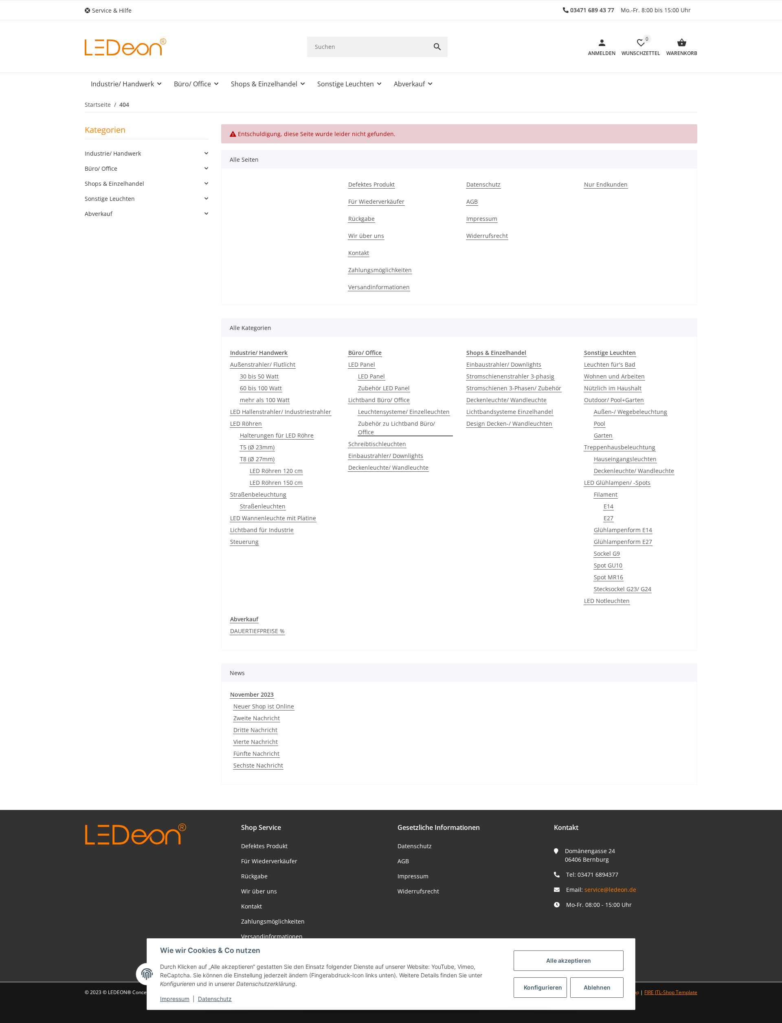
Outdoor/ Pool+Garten (614, 400)
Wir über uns (259, 891)
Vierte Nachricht (255, 742)
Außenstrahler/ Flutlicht (262, 364)
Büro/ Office (101, 168)
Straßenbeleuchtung (258, 494)
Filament (605, 494)
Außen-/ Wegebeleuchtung (630, 412)
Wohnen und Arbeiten (614, 376)
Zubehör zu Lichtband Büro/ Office (396, 428)
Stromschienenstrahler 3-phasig (510, 376)
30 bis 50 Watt (259, 376)
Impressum (413, 876)
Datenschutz (415, 846)
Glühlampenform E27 (623, 542)
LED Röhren (246, 423)
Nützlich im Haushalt (612, 388)
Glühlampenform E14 (623, 530)
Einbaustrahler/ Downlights (385, 456)
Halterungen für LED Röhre (277, 435)
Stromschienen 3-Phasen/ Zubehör (513, 388)
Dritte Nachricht (255, 730)
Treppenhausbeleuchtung (619, 447)
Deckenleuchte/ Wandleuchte (388, 467)
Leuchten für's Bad (609, 364)
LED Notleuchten (607, 601)
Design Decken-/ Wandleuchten (509, 423)
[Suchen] (437, 47)
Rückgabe (254, 876)
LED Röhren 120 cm (276, 471)
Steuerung (244, 542)
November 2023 (252, 694)
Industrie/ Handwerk (113, 153)
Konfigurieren (543, 987)
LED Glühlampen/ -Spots (617, 482)
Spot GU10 (608, 565)
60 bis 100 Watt (261, 388)
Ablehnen (597, 987)
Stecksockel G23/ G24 (622, 589)
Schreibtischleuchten (377, 444)
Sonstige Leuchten (110, 198)
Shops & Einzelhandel (114, 183)
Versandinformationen (272, 936)
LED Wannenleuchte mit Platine (273, 518)
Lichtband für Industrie (262, 530)
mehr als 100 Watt (265, 400)
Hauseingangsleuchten (625, 459)
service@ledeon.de (610, 889)
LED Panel (361, 364)
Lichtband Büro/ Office (379, 400)
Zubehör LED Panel (384, 388)
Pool (599, 423)
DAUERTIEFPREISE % (257, 631)
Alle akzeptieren (568, 960)
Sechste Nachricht (258, 765)
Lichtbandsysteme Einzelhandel (509, 412)
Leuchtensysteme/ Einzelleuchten (404, 412)
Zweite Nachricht (256, 718)
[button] (111, 10)
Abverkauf (98, 214)
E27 (608, 518)
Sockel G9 (607, 553)
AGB (403, 861)
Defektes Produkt (264, 846)
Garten (603, 435)
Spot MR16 (608, 577)
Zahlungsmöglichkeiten (273, 921)
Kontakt (251, 906)
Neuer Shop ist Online (263, 706)
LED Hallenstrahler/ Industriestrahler (280, 412)
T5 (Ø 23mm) (257, 447)
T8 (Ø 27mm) (257, 459)
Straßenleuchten (263, 506)
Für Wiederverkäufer (269, 861)
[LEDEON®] (125, 46)
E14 (608, 506)
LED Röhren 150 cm (276, 482)
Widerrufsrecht (418, 891)
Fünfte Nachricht (256, 753)
